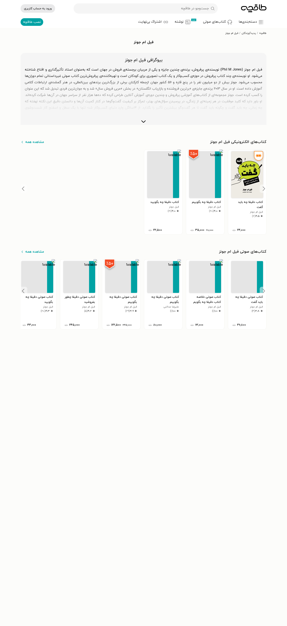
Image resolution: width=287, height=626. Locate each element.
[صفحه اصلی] (253, 8)
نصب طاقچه (32, 22)
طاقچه (262, 33)
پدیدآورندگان (249, 33)
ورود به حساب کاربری (38, 9)
